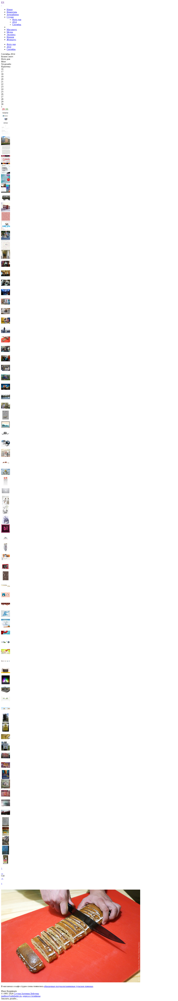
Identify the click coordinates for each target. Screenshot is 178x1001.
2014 (14, 22)
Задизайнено (13, 14)
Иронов (10, 37)
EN (2, 2)
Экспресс (11, 34)
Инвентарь (12, 12)
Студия (10, 17)
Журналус (11, 39)
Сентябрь (16, 24)
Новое (10, 9)
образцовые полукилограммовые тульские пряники (68, 986)
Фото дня (16, 19)
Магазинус (12, 29)
